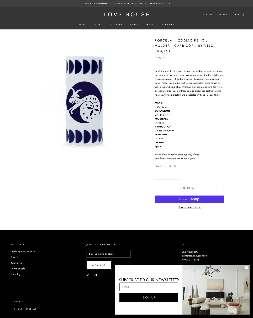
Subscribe (99, 265)
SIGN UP (149, 297)
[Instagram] (88, 275)
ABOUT (134, 24)
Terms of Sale (18, 268)
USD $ (17, 301)
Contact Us (16, 263)
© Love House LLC (25, 308)
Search (223, 14)
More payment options (189, 207)
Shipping (15, 274)
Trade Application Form (23, 251)
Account (208, 14)
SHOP (97, 24)
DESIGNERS (115, 24)
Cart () (238, 14)
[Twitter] (170, 166)
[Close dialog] (246, 267)
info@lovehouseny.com (196, 255)
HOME (82, 24)
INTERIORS (168, 24)
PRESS (150, 24)
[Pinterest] (175, 166)
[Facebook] (166, 166)
